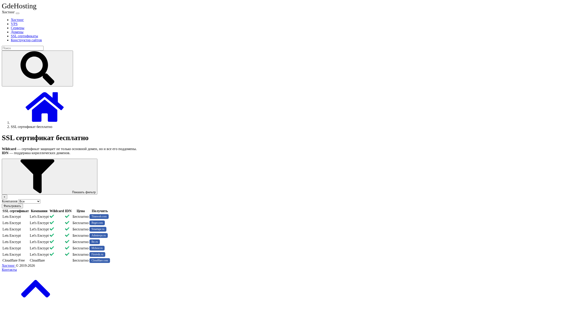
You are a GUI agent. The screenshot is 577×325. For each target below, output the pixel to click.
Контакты (9, 270)
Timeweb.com (99, 216)
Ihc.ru (95, 241)
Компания (9, 201)
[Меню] (17, 13)
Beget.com (97, 222)
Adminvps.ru (99, 235)
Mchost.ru (97, 248)
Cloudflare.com (100, 260)
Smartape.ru (98, 229)
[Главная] (44, 123)
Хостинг (9, 265)
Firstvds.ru (97, 254)
